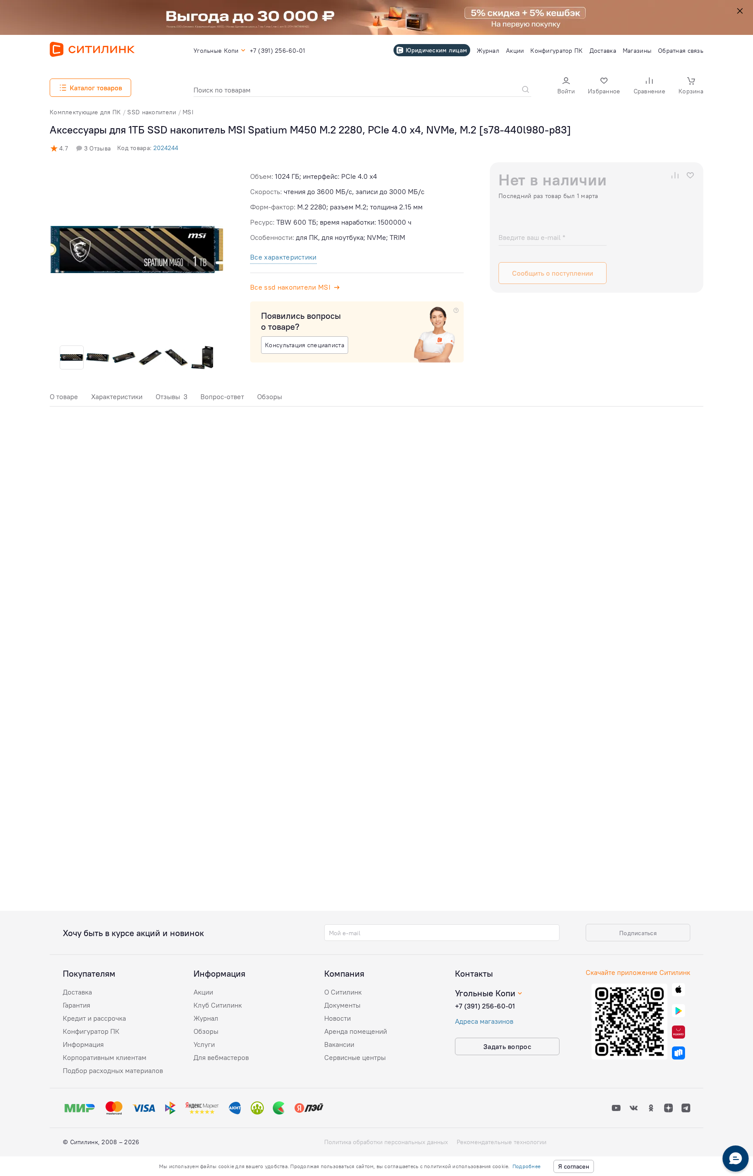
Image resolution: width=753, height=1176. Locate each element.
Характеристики (116, 396)
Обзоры (269, 396)
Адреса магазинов (484, 1021)
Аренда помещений (355, 1031)
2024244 (165, 148)
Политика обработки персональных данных (386, 1142)
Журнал (205, 1018)
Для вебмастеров (221, 1057)
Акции (203, 992)
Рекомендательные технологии (501, 1142)
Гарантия (76, 1005)
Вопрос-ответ (222, 396)
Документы (342, 1005)
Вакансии (339, 1044)
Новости (337, 1018)
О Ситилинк (343, 992)
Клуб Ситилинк (217, 1005)
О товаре (64, 396)
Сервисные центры (355, 1057)
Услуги (204, 1044)
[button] (566, 86)
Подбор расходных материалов (113, 1070)
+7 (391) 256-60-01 (485, 1006)
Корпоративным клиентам (104, 1057)
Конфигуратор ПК (91, 1031)
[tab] (64, 399)
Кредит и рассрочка (94, 1018)
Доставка (77, 992)
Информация (83, 1044)
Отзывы (171, 396)
